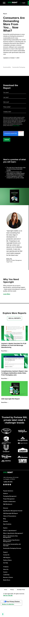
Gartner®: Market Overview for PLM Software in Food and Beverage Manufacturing (13, 345)
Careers (5, 572)
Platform (5, 493)
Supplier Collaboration (9, 501)
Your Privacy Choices (13, 601)
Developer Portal (21, 589)
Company (5, 566)
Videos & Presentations (9, 516)
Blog (4, 518)
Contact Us (6, 554)
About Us (5, 569)
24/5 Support (6, 557)
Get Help (5, 562)
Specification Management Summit (12, 510)
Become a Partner (8, 577)
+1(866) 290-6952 (7, 481)
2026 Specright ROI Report (10, 399)
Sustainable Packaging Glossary (12, 548)
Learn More (6, 294)
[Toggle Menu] (4, 3)
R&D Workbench (7, 504)
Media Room (6, 580)
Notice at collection (8, 604)
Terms (5, 589)
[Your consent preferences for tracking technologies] (2, 614)
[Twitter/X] (8, 485)
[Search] (20, 2)
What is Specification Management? (13, 533)
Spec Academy (7, 524)
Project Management (9, 498)
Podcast (5, 521)
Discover (5, 508)
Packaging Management (9, 496)
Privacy (12, 589)
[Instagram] (6, 485)
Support (5, 552)
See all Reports (14, 318)
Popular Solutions (8, 490)
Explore (5, 528)
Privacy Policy (16, 125)
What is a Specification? (10, 530)
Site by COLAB (7, 595)
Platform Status (7, 560)
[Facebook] (4, 485)
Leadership (6, 574)
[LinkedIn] (10, 485)
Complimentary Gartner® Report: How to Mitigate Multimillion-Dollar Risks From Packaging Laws (14, 373)
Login (23, 2)
